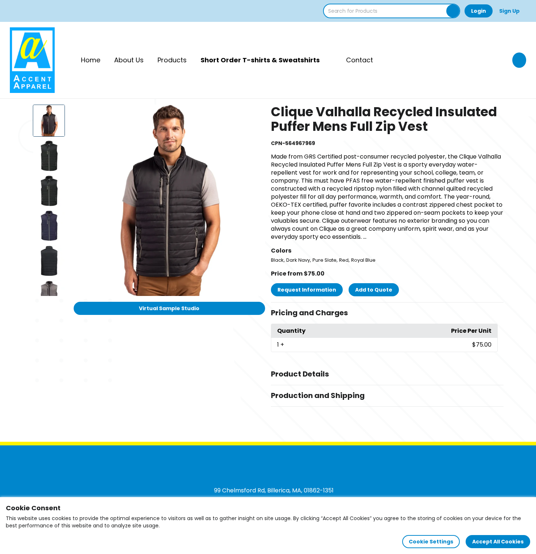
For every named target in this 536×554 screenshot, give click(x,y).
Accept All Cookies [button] (498, 541)
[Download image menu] (255, 114)
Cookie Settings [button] (431, 541)
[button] (387, 313)
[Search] (452, 10)
